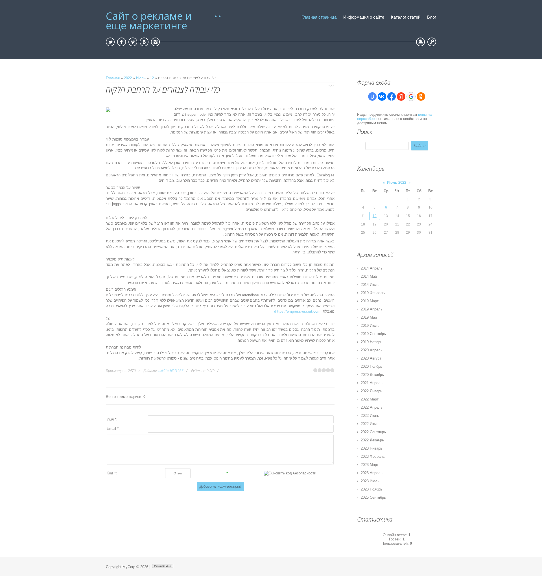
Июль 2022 (396, 182)
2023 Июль (370, 481)
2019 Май (369, 317)
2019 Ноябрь (371, 342)
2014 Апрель (372, 268)
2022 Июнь (370, 415)
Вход (431, 42)
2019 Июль (370, 325)
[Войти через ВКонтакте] (382, 96)
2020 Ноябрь (371, 366)
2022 (128, 78)
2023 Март (370, 465)
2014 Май (369, 276)
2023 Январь (371, 448)
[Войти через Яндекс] (401, 96)
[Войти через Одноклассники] (421, 96)
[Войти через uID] (372, 96)
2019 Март (370, 301)
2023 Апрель (372, 473)
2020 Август (371, 358)
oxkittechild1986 (170, 370)
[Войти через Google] (411, 96)
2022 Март (370, 399)
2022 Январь (371, 391)
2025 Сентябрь (373, 497)
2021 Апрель (372, 383)
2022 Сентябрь (373, 432)
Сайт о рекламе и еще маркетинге (149, 20)
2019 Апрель (372, 309)
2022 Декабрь (372, 440)
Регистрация (420, 42)
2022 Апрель (372, 407)
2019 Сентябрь (373, 334)
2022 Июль (370, 424)
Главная (113, 78)
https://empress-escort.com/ (297, 311)
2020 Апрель (372, 350)
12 (152, 78)
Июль (141, 78)
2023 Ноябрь (371, 489)
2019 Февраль (373, 293)
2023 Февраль (373, 456)
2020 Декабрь (372, 375)
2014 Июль (370, 284)
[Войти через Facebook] (391, 96)
